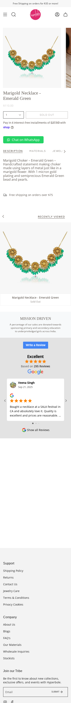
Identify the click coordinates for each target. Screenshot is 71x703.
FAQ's (6, 638)
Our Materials (12, 645)
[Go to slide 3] (38, 423)
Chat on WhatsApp (26, 140)
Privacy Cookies (13, 604)
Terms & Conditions (16, 598)
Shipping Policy (13, 571)
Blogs (6, 631)
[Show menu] (5, 14)
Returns (8, 577)
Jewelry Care (11, 591)
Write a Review (35, 345)
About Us (9, 624)
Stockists (9, 658)
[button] (13, 14)
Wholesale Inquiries (16, 651)
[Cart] (65, 14)
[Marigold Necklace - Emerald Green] (35, 258)
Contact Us (10, 584)
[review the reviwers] (12, 395)
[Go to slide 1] (33, 423)
